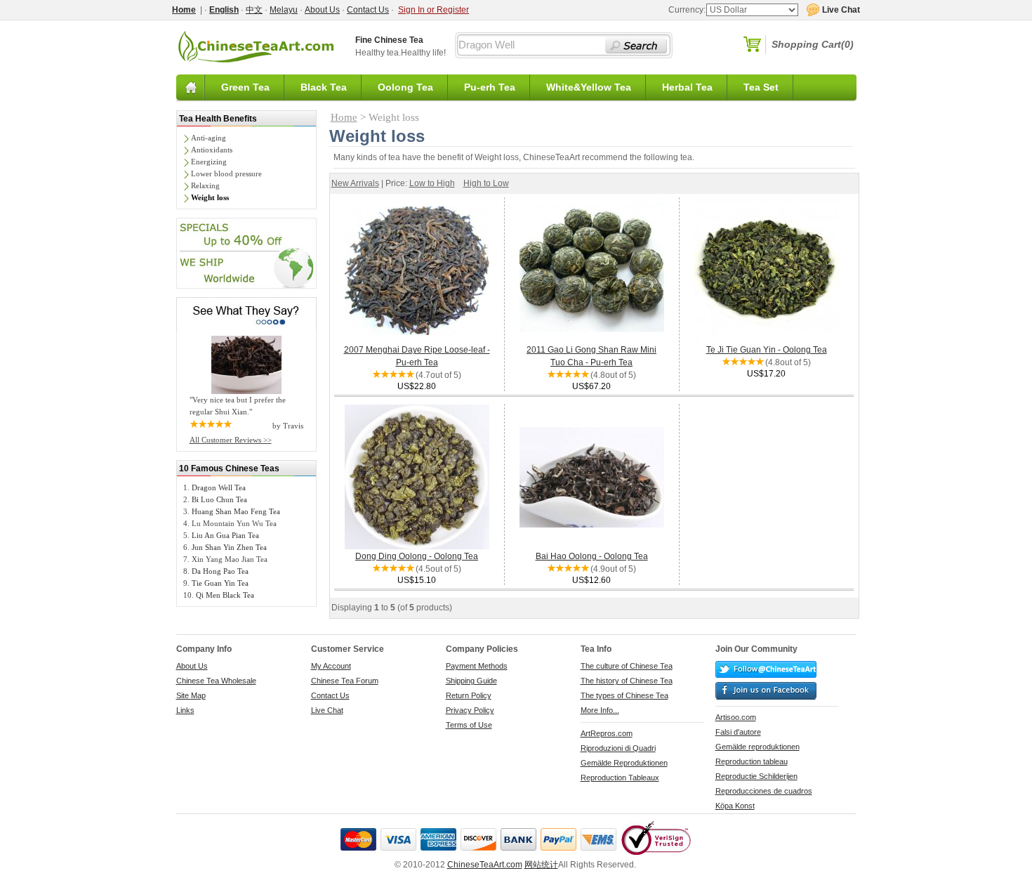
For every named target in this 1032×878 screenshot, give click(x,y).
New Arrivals (355, 183)
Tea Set (761, 87)
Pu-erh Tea (489, 87)
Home (344, 117)
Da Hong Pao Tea (220, 571)
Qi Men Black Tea (225, 595)
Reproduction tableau (751, 761)
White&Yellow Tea (588, 87)
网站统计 (541, 865)
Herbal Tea (687, 87)
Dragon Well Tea (219, 487)
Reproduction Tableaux (620, 777)
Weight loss (210, 197)
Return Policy (468, 695)
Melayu (284, 10)
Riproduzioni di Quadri (618, 748)
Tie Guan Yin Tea (220, 583)
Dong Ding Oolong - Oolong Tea (416, 556)
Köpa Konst (735, 805)
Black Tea (323, 87)
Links (185, 710)
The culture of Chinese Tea (627, 666)
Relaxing (205, 185)
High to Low (486, 183)
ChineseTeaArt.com (484, 865)
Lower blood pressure (226, 173)
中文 (254, 10)
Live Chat (327, 710)
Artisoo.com (735, 717)
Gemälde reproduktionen (757, 746)
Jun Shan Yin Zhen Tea (229, 547)
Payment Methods (477, 666)
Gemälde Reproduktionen (624, 763)
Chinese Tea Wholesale (216, 680)
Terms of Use (469, 725)
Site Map (191, 695)
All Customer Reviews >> (231, 439)
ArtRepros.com (607, 733)
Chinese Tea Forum (344, 680)
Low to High (432, 183)
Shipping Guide (471, 680)
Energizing (209, 161)
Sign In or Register (433, 10)
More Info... (600, 710)
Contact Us (368, 10)
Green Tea (245, 87)
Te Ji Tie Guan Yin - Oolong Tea (766, 350)
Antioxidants (211, 149)
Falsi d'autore (738, 732)
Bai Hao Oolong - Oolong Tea (592, 556)
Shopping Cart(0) (813, 44)
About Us (322, 10)
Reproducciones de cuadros (763, 791)
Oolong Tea (405, 87)
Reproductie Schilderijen (756, 776)
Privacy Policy (470, 710)
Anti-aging (208, 137)
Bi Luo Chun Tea (219, 499)
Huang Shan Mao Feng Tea (236, 511)
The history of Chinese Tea (627, 680)
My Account (331, 666)
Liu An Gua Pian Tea (225, 535)
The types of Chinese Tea (624, 695)
